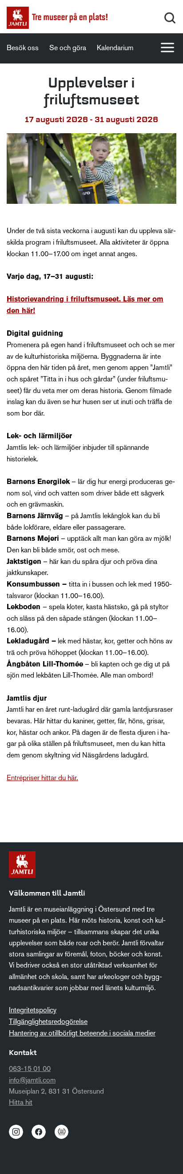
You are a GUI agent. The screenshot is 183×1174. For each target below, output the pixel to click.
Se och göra (67, 48)
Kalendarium (115, 48)
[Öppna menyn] (167, 47)
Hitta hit (20, 1103)
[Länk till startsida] (57, 18)
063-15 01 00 (30, 1069)
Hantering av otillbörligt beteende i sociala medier (82, 1033)
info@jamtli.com (32, 1080)
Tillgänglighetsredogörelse (48, 1022)
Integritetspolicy (32, 1010)
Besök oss (23, 48)
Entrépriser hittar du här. (42, 778)
